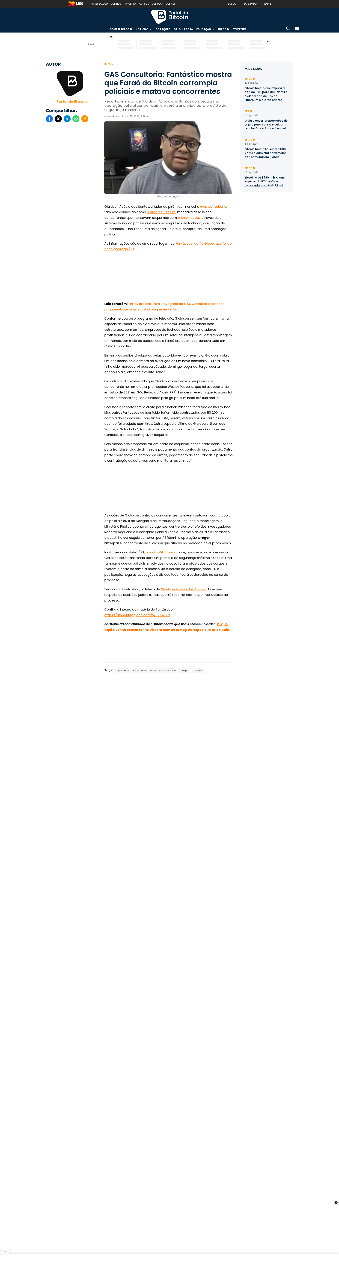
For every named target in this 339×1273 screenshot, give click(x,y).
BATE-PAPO (250, 3)
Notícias (142, 29)
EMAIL (267, 3)
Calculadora (183, 29)
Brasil (108, 64)
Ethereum (239, 29)
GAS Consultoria (213, 206)
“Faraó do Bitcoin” (161, 212)
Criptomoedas (122, 670)
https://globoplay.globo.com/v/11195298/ (137, 615)
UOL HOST (117, 3)
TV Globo (199, 670)
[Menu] (297, 29)
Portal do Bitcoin (169, 17)
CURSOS (144, 3)
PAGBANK (130, 3)
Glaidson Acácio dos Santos (183, 589)
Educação (203, 29)
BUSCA (232, 3)
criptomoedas (189, 217)
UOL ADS (171, 3)
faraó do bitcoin (139, 670)
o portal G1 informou (162, 552)
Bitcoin (223, 29)
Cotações (163, 29)
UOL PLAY (157, 3)
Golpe (184, 670)
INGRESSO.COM (99, 3)
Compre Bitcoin (121, 29)
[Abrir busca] (288, 29)
